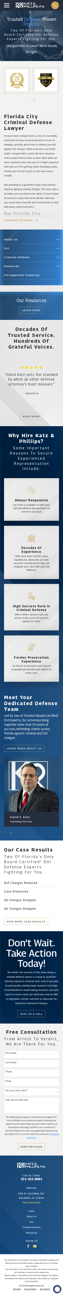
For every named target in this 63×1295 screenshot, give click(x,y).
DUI (31, 1221)
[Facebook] (28, 1246)
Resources (31, 1232)
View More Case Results (26, 921)
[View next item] (34, 99)
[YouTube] (35, 1246)
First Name (10, 1053)
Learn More (31, 310)
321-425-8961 (31, 1179)
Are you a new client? (16, 1090)
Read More (31, 416)
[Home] (30, 5)
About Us (31, 1216)
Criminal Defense (31, 1227)
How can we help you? (16, 1100)
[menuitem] (29, 240)
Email (8, 1081)
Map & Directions (31, 1202)
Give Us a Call (31, 1013)
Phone (8, 1071)
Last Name (10, 1062)
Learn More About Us (24, 748)
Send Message (31, 1146)
